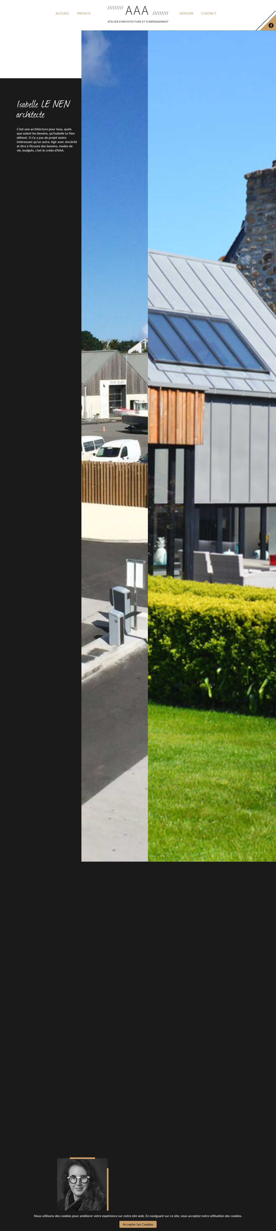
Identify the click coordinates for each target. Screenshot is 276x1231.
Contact (208, 13)
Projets (84, 13)
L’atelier (186, 13)
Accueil (62, 13)
